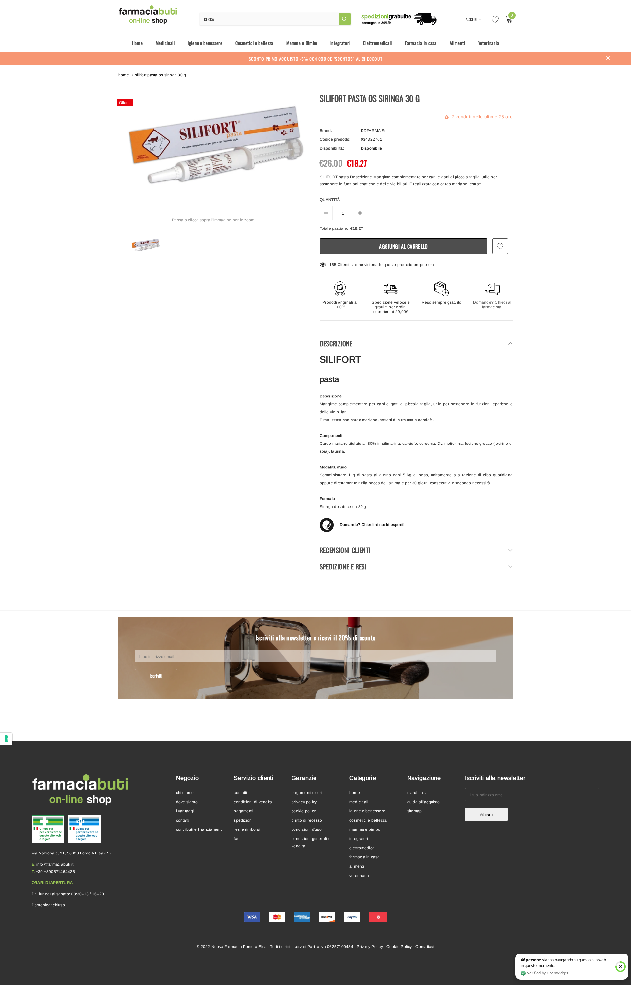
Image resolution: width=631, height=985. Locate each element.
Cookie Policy (399, 946)
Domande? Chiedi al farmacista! (492, 304)
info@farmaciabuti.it (55, 864)
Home (123, 75)
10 (331, 264)
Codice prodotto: (335, 139)
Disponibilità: (332, 148)
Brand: (326, 130)
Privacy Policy (370, 946)
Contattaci (424, 946)
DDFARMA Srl (374, 130)
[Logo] (148, 15)
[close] (608, 58)
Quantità (330, 199)
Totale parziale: (334, 228)
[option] (213, 145)
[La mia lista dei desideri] (493, 19)
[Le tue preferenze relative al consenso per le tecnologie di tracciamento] (6, 739)
